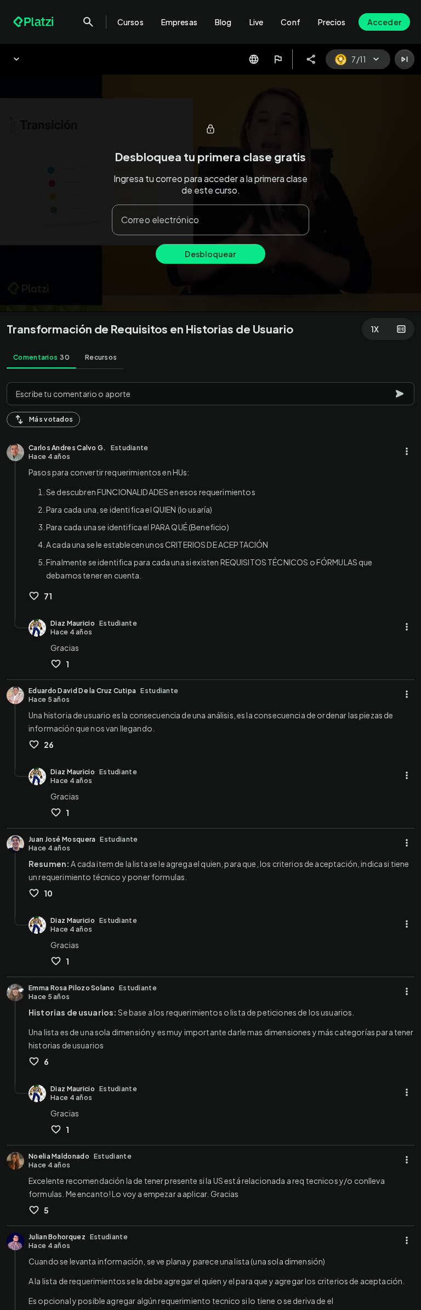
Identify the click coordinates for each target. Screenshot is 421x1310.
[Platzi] (34, 22)
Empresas (179, 22)
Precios (331, 22)
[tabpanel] (210, 843)
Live (256, 22)
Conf (290, 22)
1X (375, 329)
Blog (223, 22)
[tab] (41, 357)
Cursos (130, 22)
